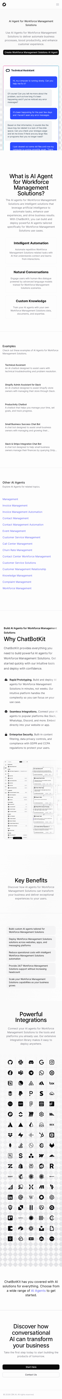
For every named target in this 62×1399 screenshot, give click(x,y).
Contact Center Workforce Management (27, 556)
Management (10, 499)
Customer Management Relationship (24, 569)
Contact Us (31, 1374)
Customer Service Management (21, 537)
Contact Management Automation (23, 524)
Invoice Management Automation (22, 511)
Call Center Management (17, 543)
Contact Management (16, 518)
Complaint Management (17, 581)
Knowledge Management (17, 575)
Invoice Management (15, 505)
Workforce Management (17, 588)
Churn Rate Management (17, 550)
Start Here (31, 1367)
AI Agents (38, 1291)
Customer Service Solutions (19, 562)
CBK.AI (13, 1394)
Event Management (14, 531)
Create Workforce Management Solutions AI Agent (31, 52)
